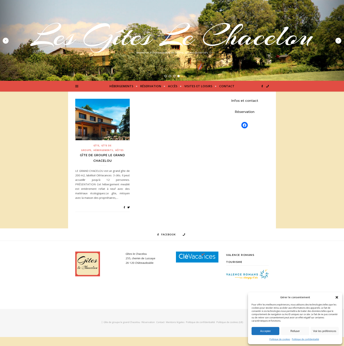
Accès (173, 86)
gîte (96, 145)
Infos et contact (244, 101)
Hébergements (121, 86)
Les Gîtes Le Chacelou (172, 36)
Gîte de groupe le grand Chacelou (122, 322)
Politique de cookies (279, 339)
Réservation (150, 86)
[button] (337, 297)
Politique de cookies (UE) (229, 322)
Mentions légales (175, 322)
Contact (227, 86)
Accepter (265, 331)
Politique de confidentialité (305, 339)
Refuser (295, 331)
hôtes (119, 150)
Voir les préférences (324, 331)
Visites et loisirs (198, 86)
